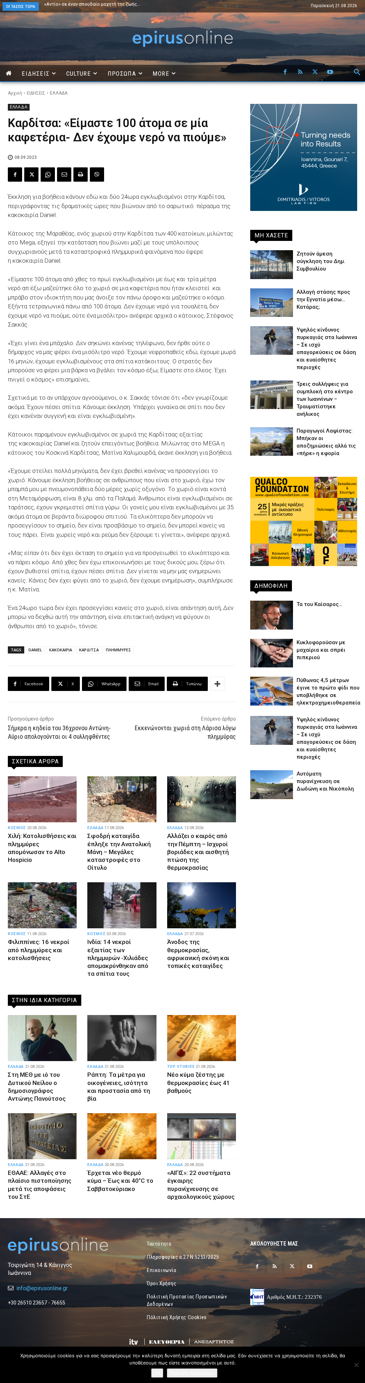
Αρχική (15, 93)
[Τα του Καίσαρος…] (271, 615)
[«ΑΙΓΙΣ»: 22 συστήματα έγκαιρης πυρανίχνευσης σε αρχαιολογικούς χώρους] (201, 1136)
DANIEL (35, 649)
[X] (315, 72)
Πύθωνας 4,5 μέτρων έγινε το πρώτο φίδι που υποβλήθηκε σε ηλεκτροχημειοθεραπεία (110, 6)
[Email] (64, 174)
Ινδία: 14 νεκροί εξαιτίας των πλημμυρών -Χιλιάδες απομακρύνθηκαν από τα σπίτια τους (117, 957)
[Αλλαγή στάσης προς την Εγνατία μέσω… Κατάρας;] (271, 302)
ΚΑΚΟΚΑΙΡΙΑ (60, 649)
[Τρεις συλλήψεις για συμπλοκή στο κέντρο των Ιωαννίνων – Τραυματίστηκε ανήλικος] (271, 394)
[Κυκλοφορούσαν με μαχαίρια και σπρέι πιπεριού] (271, 653)
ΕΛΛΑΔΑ (58, 93)
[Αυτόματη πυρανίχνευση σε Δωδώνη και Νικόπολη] (271, 784)
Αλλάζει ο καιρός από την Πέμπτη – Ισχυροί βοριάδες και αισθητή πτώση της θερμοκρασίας (198, 851)
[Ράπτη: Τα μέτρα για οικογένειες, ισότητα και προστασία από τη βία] (121, 1038)
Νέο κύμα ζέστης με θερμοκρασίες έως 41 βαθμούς (198, 1082)
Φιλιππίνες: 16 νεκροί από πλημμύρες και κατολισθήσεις (38, 949)
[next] (236, 6)
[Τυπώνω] (80, 174)
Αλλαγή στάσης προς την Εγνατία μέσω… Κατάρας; (323, 299)
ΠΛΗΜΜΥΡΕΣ (118, 649)
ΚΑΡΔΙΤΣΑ (89, 649)
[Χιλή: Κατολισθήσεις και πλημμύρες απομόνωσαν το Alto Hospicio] (42, 799)
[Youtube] (330, 72)
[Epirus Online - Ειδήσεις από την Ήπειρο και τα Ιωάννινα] (61, 1245)
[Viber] (97, 174)
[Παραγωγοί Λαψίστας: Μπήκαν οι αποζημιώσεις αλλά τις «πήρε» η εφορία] (271, 441)
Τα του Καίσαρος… (319, 604)
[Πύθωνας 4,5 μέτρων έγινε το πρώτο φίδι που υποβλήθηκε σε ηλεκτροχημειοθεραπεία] (271, 691)
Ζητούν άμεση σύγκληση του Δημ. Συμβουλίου (93, 4)
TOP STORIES (181, 1067)
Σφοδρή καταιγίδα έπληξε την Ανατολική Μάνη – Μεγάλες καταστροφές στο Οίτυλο (119, 851)
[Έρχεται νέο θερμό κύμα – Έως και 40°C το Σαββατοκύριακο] (121, 1136)
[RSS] (300, 72)
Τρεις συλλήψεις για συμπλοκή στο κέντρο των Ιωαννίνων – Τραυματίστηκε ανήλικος (325, 399)
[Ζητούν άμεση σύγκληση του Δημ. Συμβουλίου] (271, 264)
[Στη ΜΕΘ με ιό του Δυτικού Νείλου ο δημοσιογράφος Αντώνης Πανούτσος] (42, 1038)
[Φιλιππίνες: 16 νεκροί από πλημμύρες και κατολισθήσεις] (42, 905)
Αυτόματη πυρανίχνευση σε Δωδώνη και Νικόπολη (325, 781)
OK (157, 1373)
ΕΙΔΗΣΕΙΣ (36, 93)
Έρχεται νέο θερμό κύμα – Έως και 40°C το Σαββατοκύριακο (120, 1180)
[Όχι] (356, 1364)
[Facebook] (285, 72)
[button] (357, 72)
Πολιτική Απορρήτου (192, 1373)
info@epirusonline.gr (42, 1288)
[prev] (225, 6)
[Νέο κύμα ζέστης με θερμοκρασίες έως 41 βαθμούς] (201, 1038)
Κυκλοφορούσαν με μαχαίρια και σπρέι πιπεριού (321, 650)
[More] (217, 684)
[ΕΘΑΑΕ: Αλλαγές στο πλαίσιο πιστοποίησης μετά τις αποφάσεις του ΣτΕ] (42, 1136)
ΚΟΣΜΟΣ (17, 828)
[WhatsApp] (48, 174)
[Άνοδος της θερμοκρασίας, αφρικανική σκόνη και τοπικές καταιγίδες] (201, 905)
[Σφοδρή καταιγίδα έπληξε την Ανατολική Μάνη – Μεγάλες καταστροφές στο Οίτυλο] (121, 799)
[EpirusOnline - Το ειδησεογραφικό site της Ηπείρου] (182, 38)
